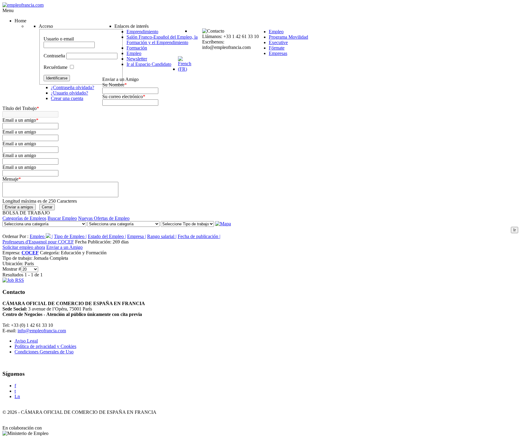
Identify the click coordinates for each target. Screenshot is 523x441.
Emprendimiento (142, 31)
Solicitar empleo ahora (23, 247)
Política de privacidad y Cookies (45, 346)
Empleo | (41, 236)
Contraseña (54, 55)
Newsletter (137, 58)
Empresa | (136, 236)
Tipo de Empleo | (70, 236)
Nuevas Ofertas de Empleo (104, 218)
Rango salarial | (161, 236)
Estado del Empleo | (107, 236)
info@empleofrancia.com (42, 330)
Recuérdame (55, 67)
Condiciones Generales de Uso (44, 351)
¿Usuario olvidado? (69, 92)
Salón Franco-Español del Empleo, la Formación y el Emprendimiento (162, 39)
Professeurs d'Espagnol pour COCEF (38, 241)
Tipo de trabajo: (18, 258)
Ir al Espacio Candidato (149, 64)
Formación (137, 47)
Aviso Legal (26, 340)
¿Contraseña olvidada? (72, 87)
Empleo (134, 53)
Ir (514, 230)
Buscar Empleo (62, 218)
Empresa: (11, 252)
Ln (17, 396)
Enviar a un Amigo (64, 247)
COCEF (30, 252)
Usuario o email (59, 38)
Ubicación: (13, 263)
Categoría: (50, 252)
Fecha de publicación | (199, 236)
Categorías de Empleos (24, 218)
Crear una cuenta (67, 98)
